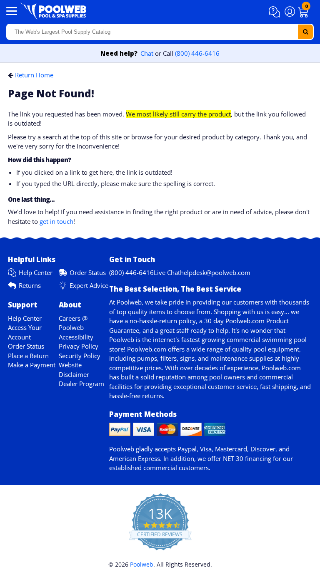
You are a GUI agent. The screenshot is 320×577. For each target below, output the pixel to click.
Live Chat (167, 272)
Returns (30, 285)
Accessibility (76, 337)
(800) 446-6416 (197, 53)
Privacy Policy (78, 346)
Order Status (88, 272)
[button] (275, 12)
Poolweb (141, 564)
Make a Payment (31, 365)
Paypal (187, 449)
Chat (146, 53)
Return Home (34, 75)
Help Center (35, 272)
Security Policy (79, 356)
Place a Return (28, 356)
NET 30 (233, 458)
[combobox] (160, 32)
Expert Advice (89, 285)
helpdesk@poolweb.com (215, 272)
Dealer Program (81, 383)
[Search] (305, 32)
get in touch (56, 221)
